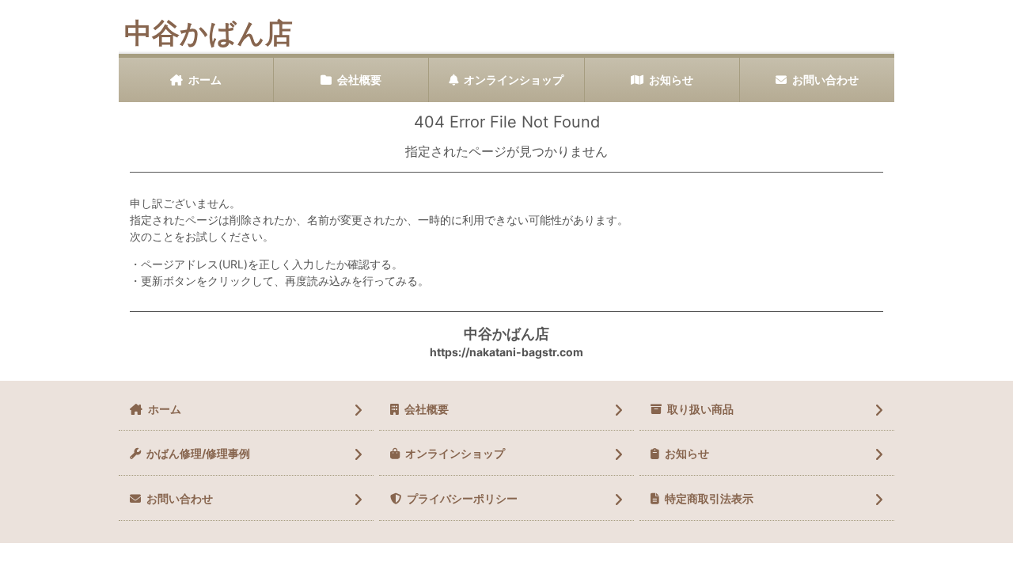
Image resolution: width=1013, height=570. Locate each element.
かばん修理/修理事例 (198, 453)
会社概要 (359, 79)
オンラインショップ (513, 79)
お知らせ (671, 79)
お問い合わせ (825, 79)
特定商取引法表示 (709, 498)
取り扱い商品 (700, 409)
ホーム (205, 79)
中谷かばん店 (208, 32)
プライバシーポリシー (462, 498)
